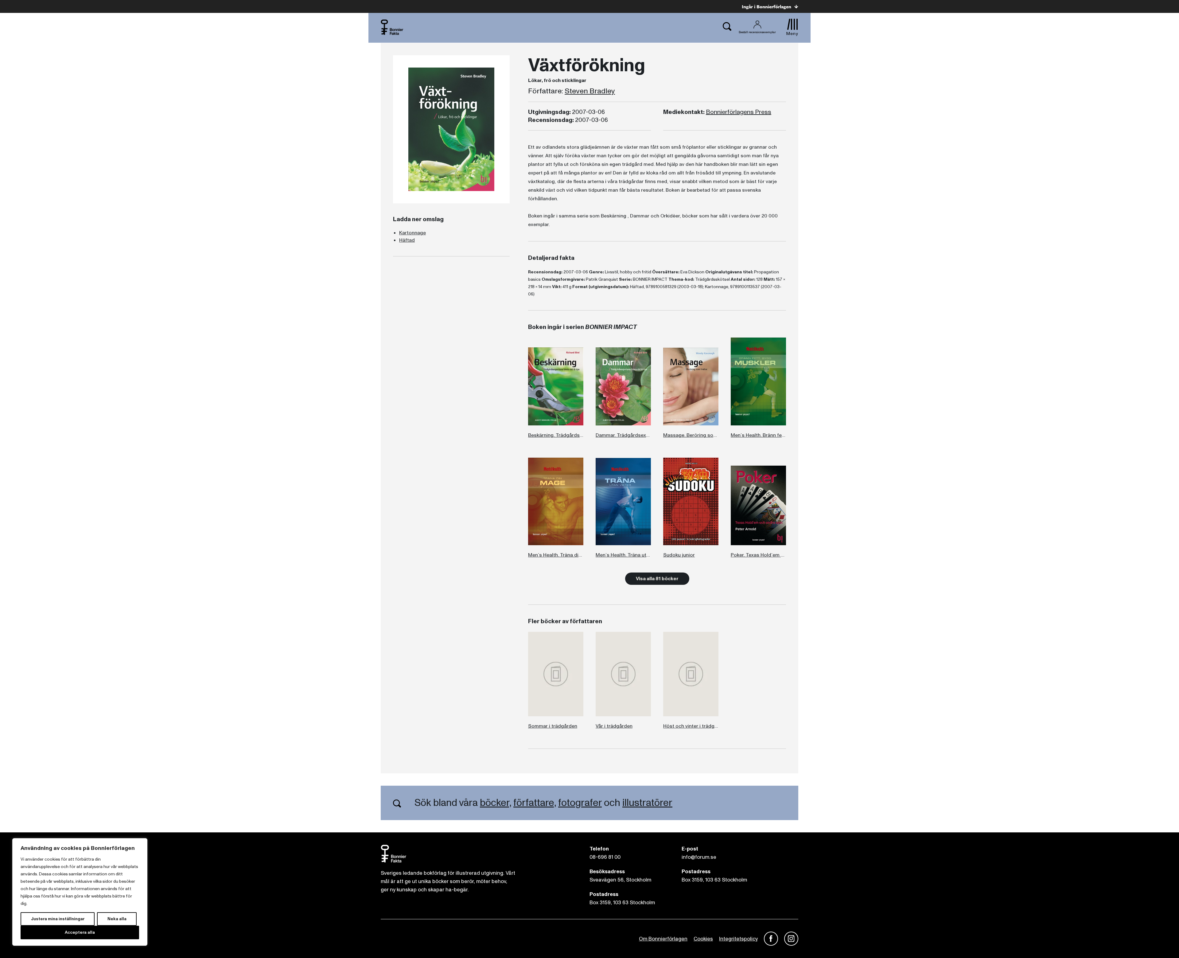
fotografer (580, 803)
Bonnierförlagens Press (738, 112)
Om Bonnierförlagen (663, 938)
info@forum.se (699, 857)
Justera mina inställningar (57, 919)
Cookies (703, 938)
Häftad (407, 240)
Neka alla (116, 919)
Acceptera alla (80, 932)
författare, (534, 803)
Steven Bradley (590, 91)
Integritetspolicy (738, 938)
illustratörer (647, 803)
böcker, (495, 803)
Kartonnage (412, 232)
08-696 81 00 (605, 857)
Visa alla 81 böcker (657, 578)
